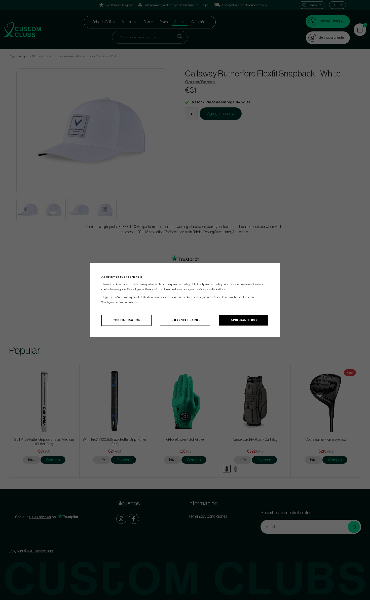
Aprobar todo (244, 320)
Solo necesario (185, 320)
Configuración (126, 320)
